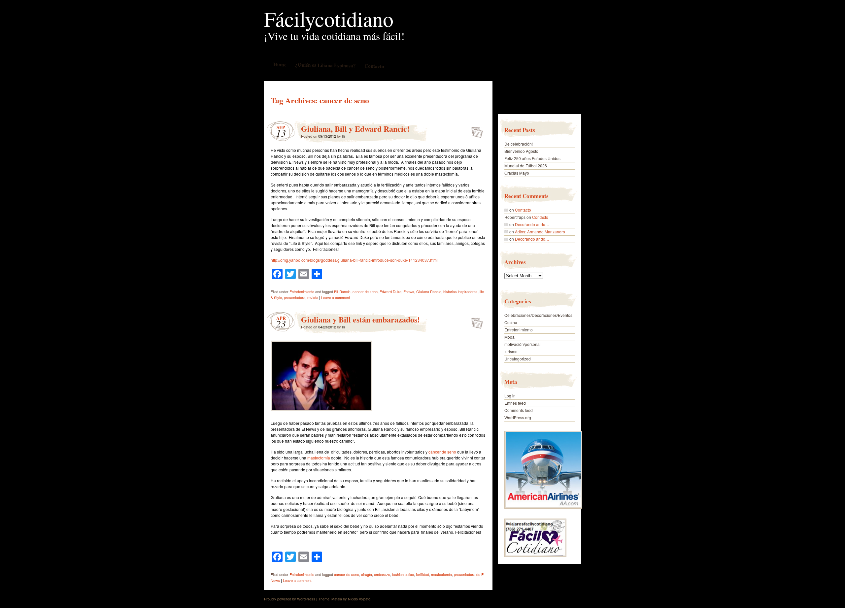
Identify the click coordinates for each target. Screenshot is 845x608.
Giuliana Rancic (428, 291)
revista (312, 297)
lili (343, 136)
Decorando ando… (532, 224)
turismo (511, 351)
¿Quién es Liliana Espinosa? (325, 65)
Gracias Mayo (516, 173)
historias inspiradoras (460, 291)
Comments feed (518, 410)
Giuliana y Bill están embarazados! (360, 319)
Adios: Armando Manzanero (540, 231)
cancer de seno (365, 291)
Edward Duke (390, 291)
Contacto (374, 66)
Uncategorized (517, 358)
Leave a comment (335, 297)
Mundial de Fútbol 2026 (525, 165)
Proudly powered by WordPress (289, 598)
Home (279, 64)
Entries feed (515, 403)
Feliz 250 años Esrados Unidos (532, 158)
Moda (509, 337)
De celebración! (518, 144)
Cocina (510, 322)
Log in (510, 395)
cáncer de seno (442, 452)
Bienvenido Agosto (521, 151)
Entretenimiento (301, 291)
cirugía (366, 574)
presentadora (294, 297)
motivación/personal (522, 344)
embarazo (382, 574)
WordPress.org (517, 417)
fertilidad (422, 574)
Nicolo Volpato (359, 598)
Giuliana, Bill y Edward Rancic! (355, 128)
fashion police (403, 574)
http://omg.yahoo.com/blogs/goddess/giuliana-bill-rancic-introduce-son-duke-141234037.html (354, 260)
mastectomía (318, 457)
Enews (408, 291)
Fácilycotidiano (328, 18)
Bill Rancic (342, 291)
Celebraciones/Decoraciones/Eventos (538, 315)
